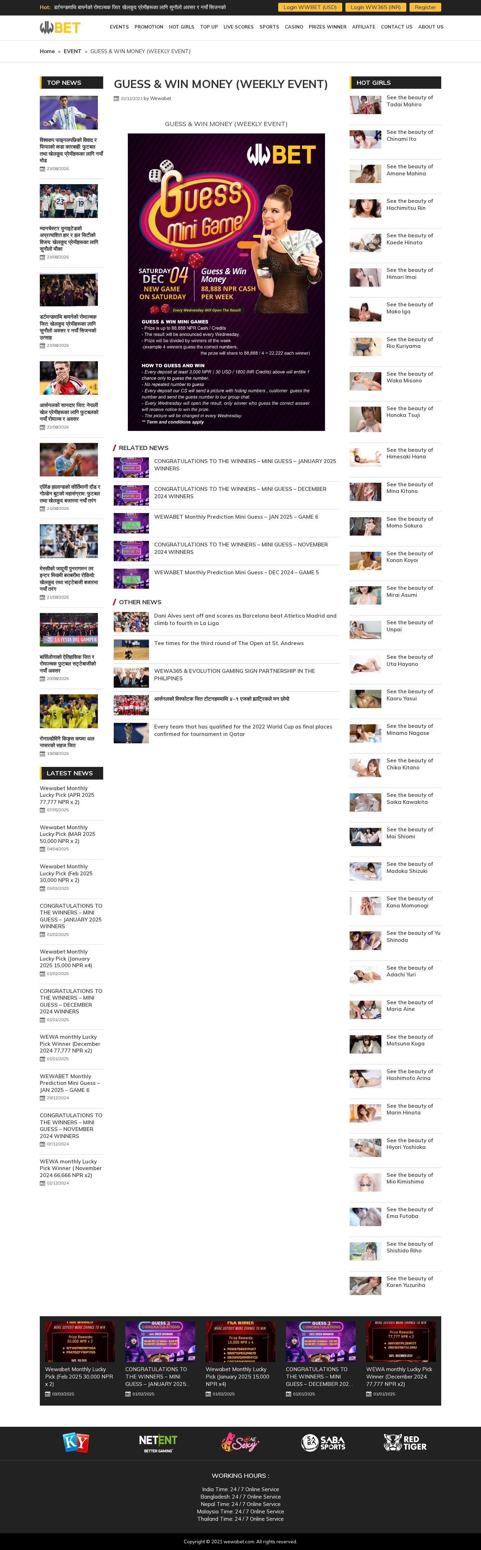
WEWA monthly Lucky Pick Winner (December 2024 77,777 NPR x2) (70, 1043)
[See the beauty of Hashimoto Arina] (365, 1080)
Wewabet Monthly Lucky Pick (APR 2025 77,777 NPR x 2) (67, 795)
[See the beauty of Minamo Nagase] (365, 734)
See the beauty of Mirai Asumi (410, 591)
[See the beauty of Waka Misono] (365, 382)
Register (425, 7)
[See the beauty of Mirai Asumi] (365, 596)
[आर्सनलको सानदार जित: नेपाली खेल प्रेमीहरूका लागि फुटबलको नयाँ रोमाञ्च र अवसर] (69, 379)
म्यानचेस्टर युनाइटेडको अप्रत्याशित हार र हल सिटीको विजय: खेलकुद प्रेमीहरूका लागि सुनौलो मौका (69, 238)
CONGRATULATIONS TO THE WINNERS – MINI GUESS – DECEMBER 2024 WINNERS (71, 1001)
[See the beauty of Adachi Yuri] (365, 976)
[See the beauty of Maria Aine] (365, 1011)
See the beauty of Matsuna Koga (410, 1040)
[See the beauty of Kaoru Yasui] (365, 700)
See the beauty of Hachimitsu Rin (410, 204)
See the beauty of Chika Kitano (410, 764)
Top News (64, 83)
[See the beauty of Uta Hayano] (365, 665)
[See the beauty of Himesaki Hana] (365, 458)
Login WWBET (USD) (310, 7)
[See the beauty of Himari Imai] (365, 278)
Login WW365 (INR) (376, 7)
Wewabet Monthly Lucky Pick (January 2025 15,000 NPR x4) (66, 958)
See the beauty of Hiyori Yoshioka (410, 1144)
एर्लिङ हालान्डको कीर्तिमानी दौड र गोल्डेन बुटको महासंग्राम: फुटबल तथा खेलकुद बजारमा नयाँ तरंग (70, 493)
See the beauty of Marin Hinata (410, 1109)
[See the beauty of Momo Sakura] (365, 527)
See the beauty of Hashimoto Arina (410, 1075)
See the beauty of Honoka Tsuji (410, 412)
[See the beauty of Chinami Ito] (365, 140)
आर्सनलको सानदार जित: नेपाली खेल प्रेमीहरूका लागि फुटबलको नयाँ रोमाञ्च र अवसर (133, 7)
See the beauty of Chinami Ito (410, 135)
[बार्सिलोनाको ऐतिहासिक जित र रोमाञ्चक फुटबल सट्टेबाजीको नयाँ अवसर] (69, 630)
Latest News (70, 773)
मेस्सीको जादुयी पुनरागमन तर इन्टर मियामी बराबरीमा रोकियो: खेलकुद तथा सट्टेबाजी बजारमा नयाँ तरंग (69, 579)
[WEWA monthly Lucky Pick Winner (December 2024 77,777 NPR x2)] (321, 1341)
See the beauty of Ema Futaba (410, 1213)
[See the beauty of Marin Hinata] (365, 1114)
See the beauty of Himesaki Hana (410, 453)
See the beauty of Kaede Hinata (410, 239)
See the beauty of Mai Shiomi (410, 833)
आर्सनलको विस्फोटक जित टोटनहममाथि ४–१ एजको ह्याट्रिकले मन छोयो (221, 698)
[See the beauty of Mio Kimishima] (365, 1183)
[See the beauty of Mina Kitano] (365, 493)
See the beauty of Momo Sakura (410, 522)
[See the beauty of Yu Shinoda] (365, 941)
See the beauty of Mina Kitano (410, 488)
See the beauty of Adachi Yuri (410, 971)
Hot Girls (374, 83)
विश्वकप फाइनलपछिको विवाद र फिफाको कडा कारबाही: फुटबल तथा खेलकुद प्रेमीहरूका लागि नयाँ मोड (71, 150)
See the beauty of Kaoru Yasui (410, 695)
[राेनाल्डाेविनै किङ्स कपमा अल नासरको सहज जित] (69, 712)
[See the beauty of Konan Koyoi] (365, 562)
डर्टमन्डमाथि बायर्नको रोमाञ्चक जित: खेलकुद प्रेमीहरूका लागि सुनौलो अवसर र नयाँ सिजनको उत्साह (68, 327)
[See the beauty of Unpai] (365, 631)
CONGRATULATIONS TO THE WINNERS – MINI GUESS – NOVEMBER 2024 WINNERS (71, 1125)
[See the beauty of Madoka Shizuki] (365, 872)
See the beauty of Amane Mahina (410, 170)
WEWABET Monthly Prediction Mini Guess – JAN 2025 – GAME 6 (236, 516)
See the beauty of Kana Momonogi (410, 902)
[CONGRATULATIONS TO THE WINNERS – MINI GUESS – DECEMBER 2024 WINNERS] (240, 1341)
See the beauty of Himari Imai (410, 273)
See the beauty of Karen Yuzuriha (410, 1282)
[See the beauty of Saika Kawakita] (365, 803)
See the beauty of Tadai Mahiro (410, 101)
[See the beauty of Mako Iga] (365, 313)
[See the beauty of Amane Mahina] (365, 175)
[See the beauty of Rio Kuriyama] (365, 348)
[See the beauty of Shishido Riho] (365, 1252)
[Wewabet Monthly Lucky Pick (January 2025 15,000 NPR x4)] (160, 1341)
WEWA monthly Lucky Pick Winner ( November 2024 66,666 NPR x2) (71, 1168)
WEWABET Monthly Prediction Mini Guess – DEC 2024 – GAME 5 (236, 572)
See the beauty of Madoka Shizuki (410, 867)
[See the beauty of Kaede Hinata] (365, 244)
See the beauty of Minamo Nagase (410, 729)
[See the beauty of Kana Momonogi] (365, 907)
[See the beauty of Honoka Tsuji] (365, 420)
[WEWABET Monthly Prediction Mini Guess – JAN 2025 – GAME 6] (401, 1341)
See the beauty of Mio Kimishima (410, 1178)
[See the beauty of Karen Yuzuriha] (365, 1287)
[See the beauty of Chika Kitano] (365, 769)
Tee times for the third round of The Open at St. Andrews (229, 643)
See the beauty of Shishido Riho (410, 1247)
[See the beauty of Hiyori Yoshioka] (365, 1149)
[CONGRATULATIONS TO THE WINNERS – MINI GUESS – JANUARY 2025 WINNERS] (80, 1341)
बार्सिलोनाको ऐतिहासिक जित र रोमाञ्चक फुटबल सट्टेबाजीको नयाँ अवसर (68, 664)
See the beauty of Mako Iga (410, 308)
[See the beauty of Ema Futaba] (365, 1218)
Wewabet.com (61, 27)
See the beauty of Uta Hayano (410, 660)
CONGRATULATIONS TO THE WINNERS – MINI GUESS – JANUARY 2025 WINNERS (71, 916)
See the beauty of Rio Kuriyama (410, 343)
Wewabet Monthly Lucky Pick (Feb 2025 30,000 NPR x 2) (66, 873)
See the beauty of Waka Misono (410, 377)
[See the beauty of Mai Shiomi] (365, 838)
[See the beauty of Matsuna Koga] (365, 1045)
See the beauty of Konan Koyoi (410, 557)
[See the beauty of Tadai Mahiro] (365, 106)
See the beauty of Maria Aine (410, 1006)
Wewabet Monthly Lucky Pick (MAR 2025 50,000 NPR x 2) (67, 834)
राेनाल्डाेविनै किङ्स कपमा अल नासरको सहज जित (67, 742)
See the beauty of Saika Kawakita (410, 798)
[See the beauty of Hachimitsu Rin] (365, 209)
